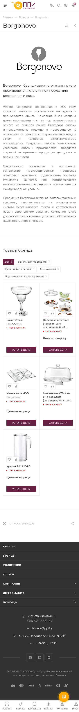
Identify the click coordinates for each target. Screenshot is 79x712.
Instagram (40, 657)
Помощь (10, 602)
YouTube (49, 657)
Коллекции (12, 565)
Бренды (9, 555)
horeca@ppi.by (42, 628)
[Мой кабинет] (65, 5)
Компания (11, 583)
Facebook (30, 657)
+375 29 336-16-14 (40, 616)
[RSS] (66, 26)
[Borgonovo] (39, 60)
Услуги (8, 574)
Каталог (9, 546)
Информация (13, 592)
